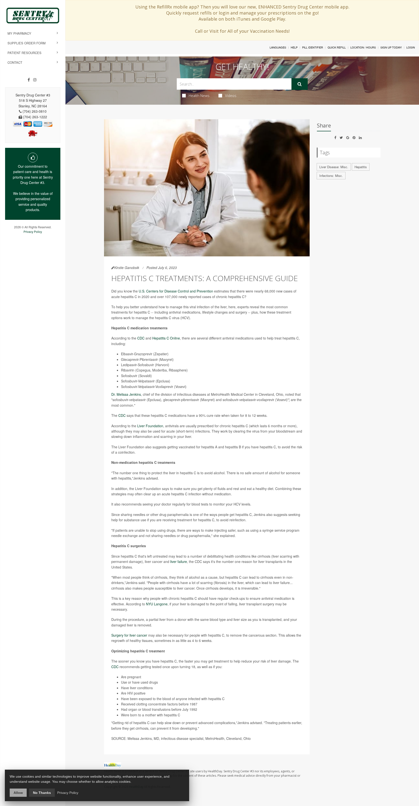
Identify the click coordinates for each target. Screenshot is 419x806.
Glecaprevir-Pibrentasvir (139, 359)
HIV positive (136, 693)
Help (294, 47)
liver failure (178, 561)
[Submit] (299, 84)
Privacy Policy (33, 231)
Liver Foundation (150, 425)
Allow (18, 793)
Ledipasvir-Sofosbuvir (137, 364)
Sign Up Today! (391, 47)
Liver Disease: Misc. (333, 167)
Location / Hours (363, 47)
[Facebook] (29, 79)
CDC (141, 338)
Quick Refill (337, 47)
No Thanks (42, 793)
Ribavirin (127, 370)
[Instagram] (35, 79)
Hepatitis (361, 167)
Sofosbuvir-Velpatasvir (138, 381)
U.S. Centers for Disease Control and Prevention (176, 291)
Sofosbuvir (129, 375)
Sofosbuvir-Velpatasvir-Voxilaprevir (147, 386)
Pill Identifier (312, 47)
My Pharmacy (19, 33)
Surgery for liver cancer (129, 635)
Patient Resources (24, 52)
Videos (230, 95)
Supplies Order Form (27, 43)
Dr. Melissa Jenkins (126, 394)
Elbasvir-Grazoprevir (136, 353)
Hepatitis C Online (166, 338)
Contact (15, 62)
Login (410, 47)
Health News (199, 95)
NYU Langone (157, 603)
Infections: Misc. (331, 175)
